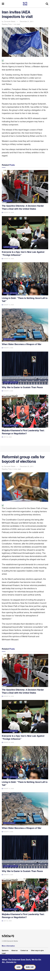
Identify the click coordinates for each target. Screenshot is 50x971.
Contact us (24, 950)
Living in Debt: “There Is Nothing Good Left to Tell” (24, 299)
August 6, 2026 (8, 348)
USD (18, 967)
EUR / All (29, 967)
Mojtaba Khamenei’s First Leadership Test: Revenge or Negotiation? (23, 432)
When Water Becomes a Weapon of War (21, 344)
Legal (4, 953)
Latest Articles (10, 247)
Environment (9, 339)
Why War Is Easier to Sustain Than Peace (22, 387)
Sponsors (5, 950)
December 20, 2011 (26, 466)
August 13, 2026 (8, 305)
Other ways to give (37, 950)
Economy (8, 201)
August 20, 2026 (8, 212)
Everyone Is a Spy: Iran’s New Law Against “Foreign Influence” (23, 253)
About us (14, 950)
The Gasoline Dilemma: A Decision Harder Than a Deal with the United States (23, 207)
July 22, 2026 (7, 437)
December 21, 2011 (26, 21)
